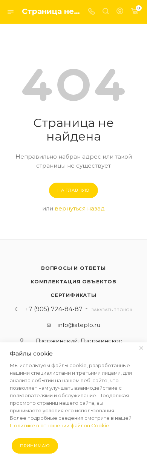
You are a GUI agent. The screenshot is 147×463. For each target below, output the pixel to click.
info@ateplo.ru (79, 324)
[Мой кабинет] (119, 11)
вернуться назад (80, 208)
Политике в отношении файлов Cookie (59, 425)
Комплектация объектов (73, 281)
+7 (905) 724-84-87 (54, 309)
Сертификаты (73, 295)
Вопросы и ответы (73, 268)
